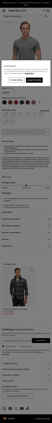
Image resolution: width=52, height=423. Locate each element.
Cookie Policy (29, 73)
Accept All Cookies (34, 80)
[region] (26, 73)
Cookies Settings (16, 80)
